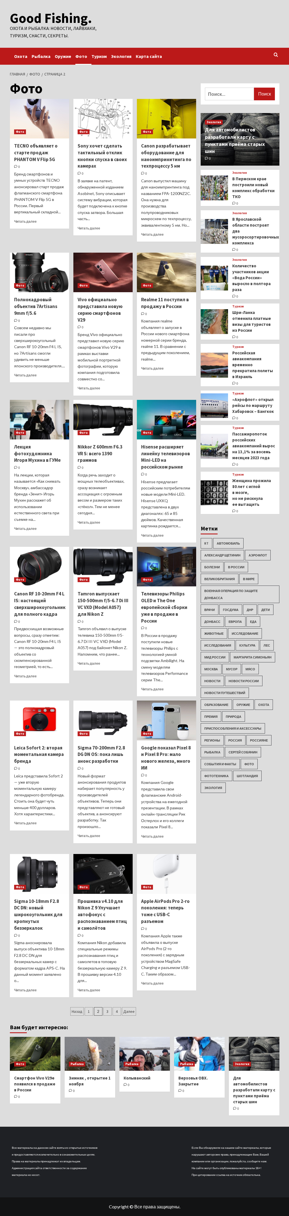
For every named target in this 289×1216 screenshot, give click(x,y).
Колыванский (137, 1078)
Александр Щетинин (222, 555)
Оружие (63, 56)
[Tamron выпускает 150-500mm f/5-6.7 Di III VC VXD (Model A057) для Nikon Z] (103, 566)
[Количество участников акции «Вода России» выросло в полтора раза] (214, 278)
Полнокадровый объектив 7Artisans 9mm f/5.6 (35, 306)
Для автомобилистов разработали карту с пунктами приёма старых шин (254, 1089)
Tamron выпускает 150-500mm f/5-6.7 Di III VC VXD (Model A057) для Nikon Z (103, 604)
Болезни (212, 567)
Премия (211, 716)
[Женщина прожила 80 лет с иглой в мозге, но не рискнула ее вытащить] (214, 492)
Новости (212, 681)
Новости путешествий (224, 693)
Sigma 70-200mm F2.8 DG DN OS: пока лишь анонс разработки (101, 754)
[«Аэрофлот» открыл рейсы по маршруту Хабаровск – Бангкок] (214, 405)
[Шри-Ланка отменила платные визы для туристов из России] (214, 321)
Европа (235, 621)
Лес (267, 645)
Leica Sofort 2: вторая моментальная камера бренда (39, 754)
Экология (121, 56)
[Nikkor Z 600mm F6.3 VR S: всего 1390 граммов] (103, 419)
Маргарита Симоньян (253, 657)
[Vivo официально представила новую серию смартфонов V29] (103, 272)
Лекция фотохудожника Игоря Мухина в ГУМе (37, 453)
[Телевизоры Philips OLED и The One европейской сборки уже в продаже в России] (166, 566)
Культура (247, 645)
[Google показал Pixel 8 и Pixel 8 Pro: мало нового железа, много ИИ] (166, 720)
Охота (20, 56)
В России (236, 567)
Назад (77, 1011)
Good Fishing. (51, 18)
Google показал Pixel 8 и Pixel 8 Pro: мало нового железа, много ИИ (166, 758)
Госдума (230, 610)
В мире (249, 579)
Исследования (217, 645)
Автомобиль (228, 543)
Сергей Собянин (243, 752)
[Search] (275, 55)
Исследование (245, 633)
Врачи (209, 610)
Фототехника (216, 776)
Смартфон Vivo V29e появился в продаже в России (34, 1084)
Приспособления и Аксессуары (232, 728)
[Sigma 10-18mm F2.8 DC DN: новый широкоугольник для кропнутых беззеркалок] (39, 874)
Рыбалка (41, 56)
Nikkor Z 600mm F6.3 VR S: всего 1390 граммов (100, 453)
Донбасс (212, 621)
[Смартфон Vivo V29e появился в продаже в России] (35, 1053)
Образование (216, 704)
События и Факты (220, 764)
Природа (233, 716)
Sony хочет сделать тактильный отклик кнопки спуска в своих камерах (102, 156)
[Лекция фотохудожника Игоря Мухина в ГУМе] (39, 419)
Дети (265, 610)
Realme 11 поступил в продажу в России (165, 302)
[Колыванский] (144, 1053)
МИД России (214, 657)
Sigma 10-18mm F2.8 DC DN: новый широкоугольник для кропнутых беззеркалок (38, 914)
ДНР (250, 610)
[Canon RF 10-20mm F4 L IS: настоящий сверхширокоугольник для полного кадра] (39, 566)
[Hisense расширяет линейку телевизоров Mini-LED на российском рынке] (166, 419)
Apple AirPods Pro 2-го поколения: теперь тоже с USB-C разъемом (165, 911)
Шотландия (247, 776)
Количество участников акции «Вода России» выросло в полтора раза (251, 277)
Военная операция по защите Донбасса (231, 594)
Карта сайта (149, 56)
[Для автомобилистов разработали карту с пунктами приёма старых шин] (254, 1053)
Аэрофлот (258, 555)
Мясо (250, 669)
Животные (214, 633)
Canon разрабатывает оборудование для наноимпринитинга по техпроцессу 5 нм (166, 156)
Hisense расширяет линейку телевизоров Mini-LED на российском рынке (165, 457)
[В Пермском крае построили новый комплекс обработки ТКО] (214, 187)
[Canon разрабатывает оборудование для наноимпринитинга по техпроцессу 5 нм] (166, 118)
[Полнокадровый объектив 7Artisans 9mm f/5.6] (39, 272)
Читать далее (25, 221)
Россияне (259, 740)
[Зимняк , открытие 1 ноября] (90, 1053)
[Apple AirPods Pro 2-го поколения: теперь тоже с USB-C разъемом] (166, 874)
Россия (235, 740)
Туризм (99, 56)
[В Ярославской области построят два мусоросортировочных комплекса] (214, 231)
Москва (211, 669)
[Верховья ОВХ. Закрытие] (199, 1053)
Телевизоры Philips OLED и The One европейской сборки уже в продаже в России (164, 607)
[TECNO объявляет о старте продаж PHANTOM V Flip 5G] (39, 118)
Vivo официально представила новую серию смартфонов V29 (100, 309)
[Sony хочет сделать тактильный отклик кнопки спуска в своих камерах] (103, 118)
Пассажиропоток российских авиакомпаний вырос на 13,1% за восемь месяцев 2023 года (253, 445)
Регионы (212, 740)
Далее (129, 1011)
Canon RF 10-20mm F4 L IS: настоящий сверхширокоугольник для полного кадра (39, 604)
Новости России (244, 681)
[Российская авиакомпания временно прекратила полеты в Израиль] (214, 365)
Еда (253, 621)
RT (206, 543)
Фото (81, 56)
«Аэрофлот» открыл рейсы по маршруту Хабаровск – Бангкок (253, 405)
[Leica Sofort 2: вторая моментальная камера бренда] (39, 720)
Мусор (231, 669)
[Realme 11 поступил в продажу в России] (166, 272)
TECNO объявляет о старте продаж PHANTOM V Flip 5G (36, 152)
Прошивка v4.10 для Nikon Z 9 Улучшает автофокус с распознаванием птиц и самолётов (102, 914)
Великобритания (219, 579)
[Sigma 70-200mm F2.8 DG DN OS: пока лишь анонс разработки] (103, 720)
